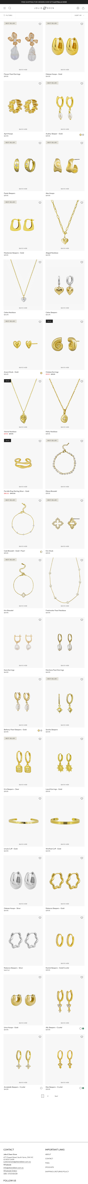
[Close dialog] (78, 542)
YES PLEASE (44, 630)
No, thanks (44, 637)
